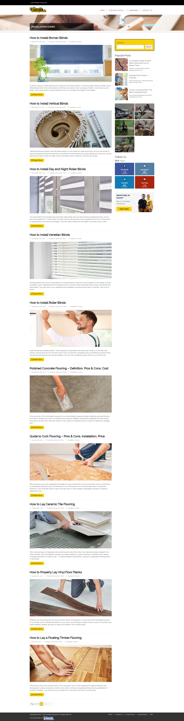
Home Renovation (124, 111)
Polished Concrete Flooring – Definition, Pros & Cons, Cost (69, 368)
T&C (151, 714)
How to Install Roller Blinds (48, 302)
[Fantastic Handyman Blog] (38, 9)
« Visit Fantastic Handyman (38, 2)
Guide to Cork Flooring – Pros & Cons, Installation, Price (67, 436)
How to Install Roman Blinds (49, 38)
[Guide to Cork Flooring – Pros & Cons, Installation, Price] (71, 461)
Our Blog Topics (116, 10)
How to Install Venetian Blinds (50, 235)
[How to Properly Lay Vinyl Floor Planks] (71, 597)
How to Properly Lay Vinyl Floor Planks (56, 572)
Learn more (124, 209)
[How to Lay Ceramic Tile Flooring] (71, 529)
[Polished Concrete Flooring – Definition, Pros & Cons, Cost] (71, 394)
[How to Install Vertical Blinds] (71, 129)
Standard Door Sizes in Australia (138, 76)
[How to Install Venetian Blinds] (71, 260)
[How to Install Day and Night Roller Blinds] (71, 194)
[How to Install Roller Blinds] (71, 328)
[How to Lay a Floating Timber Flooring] (71, 663)
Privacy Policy (130, 714)
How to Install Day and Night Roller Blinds (58, 169)
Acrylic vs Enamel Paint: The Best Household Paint (140, 91)
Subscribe (133, 10)
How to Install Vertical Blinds (49, 103)
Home (102, 10)
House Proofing (124, 127)
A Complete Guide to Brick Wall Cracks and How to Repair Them (140, 63)
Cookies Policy (142, 714)
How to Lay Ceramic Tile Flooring (52, 504)
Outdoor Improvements (124, 144)
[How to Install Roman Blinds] (71, 63)
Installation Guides (76, 41)
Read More (37, 95)
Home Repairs (144, 111)
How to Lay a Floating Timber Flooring (56, 638)
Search (120, 42)
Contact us (147, 10)
